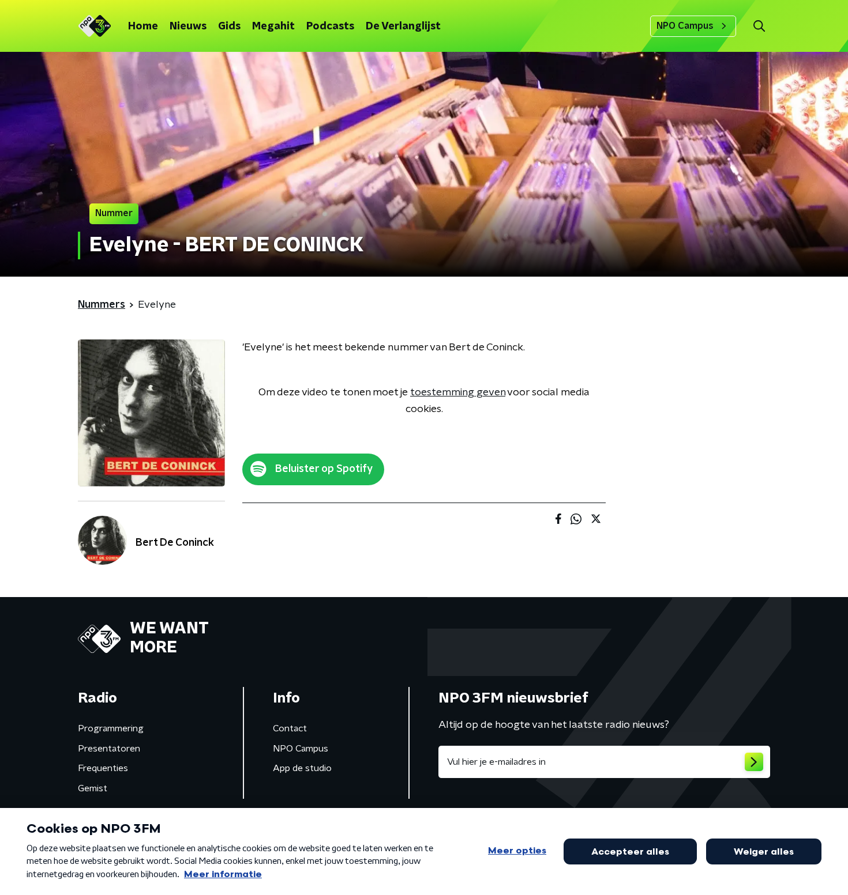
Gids (229, 26)
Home (143, 26)
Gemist (92, 788)
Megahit (273, 26)
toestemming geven (457, 392)
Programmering (111, 728)
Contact (290, 728)
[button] (759, 26)
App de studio (302, 768)
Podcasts (330, 26)
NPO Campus (685, 26)
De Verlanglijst (403, 26)
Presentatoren (109, 748)
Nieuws (188, 26)
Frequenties (103, 768)
